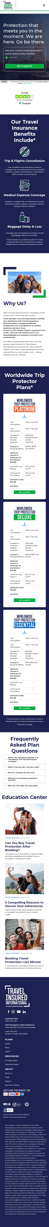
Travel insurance (12, 897)
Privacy (5, 1114)
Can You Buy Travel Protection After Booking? (20, 846)
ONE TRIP (13, 57)
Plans (7, 1047)
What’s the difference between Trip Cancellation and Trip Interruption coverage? (23, 759)
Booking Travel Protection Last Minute (23, 960)
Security (11, 1114)
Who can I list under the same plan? (23, 786)
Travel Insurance (12, 838)
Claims (7, 1051)
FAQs (7, 1077)
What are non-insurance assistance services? (22, 779)
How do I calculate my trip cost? (21, 772)
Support (8, 1081)
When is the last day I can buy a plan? (23, 767)
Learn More (27, 83)
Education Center (12, 1064)
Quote (7, 1044)
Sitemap (26, 1114)
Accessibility (19, 1114)
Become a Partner (12, 1085)
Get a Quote (24, 66)
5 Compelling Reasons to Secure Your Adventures (24, 904)
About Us (8, 1073)
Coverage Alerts (11, 1060)
